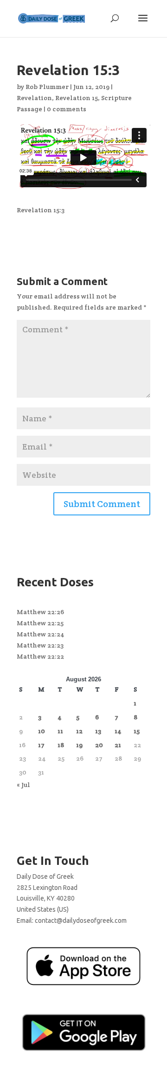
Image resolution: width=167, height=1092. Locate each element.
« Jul (23, 785)
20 (99, 745)
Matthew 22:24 (40, 634)
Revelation (34, 98)
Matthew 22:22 (40, 656)
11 (60, 731)
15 (137, 731)
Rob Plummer (47, 87)
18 (61, 745)
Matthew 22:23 (40, 645)
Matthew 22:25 (40, 623)
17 (41, 745)
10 (41, 731)
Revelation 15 (76, 98)
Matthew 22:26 (40, 612)
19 (79, 745)
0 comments (66, 109)
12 (79, 731)
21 (118, 745)
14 (118, 731)
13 (98, 731)
